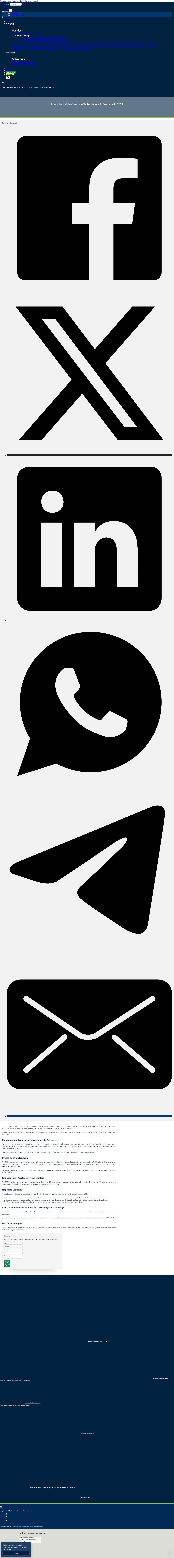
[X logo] (6, 1520)
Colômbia (41, 37)
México (55, 39)
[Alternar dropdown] (10, 10)
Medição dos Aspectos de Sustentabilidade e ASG (44, 48)
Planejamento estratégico (143, 43)
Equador (54, 37)
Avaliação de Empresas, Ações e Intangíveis (29, 46)
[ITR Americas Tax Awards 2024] (42, 1341)
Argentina (26, 37)
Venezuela (63, 41)
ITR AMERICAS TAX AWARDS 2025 (98, 1341)
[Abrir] (3, 82)
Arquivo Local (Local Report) (23, 43)
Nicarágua (61, 39)
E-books (10, 74)
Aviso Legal (3, 1526)
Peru (30, 41)
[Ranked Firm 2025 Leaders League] (11, 1403)
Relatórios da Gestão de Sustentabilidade (78, 48)
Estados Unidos (34, 39)
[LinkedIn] (89, 620)
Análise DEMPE (52, 46)
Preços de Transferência (21, 33)
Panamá (67, 39)
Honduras (49, 39)
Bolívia (32, 37)
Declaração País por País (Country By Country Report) (79, 43)
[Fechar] (8, 77)
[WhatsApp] (89, 786)
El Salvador (61, 37)
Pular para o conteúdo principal (11, 1)
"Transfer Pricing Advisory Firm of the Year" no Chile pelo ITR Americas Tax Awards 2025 (51, 1487)
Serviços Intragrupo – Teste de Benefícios (117, 43)
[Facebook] (89, 290)
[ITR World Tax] (75, 1378)
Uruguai (57, 41)
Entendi (16, 1553)
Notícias (9, 70)
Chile (36, 37)
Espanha (26, 39)
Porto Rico (36, 41)
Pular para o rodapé (30, 1)
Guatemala (42, 39)
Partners (9, 68)
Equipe (15, 64)
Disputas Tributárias (94, 46)
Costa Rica (48, 37)
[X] (89, 455)
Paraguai (26, 41)
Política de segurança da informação (34, 1526)
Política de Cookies (21, 1526)
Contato (6, 7)
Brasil (38, 33)
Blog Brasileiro (7, 87)
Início (8, 21)
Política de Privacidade (11, 1526)
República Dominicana (47, 41)
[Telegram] (89, 951)
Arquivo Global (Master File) (46, 43)
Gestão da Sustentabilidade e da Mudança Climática (122, 46)
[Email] (89, 1116)
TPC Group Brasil (28, 62)
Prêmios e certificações (26, 64)
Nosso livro (11, 72)
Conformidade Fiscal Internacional (72, 46)
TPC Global (16, 62)
